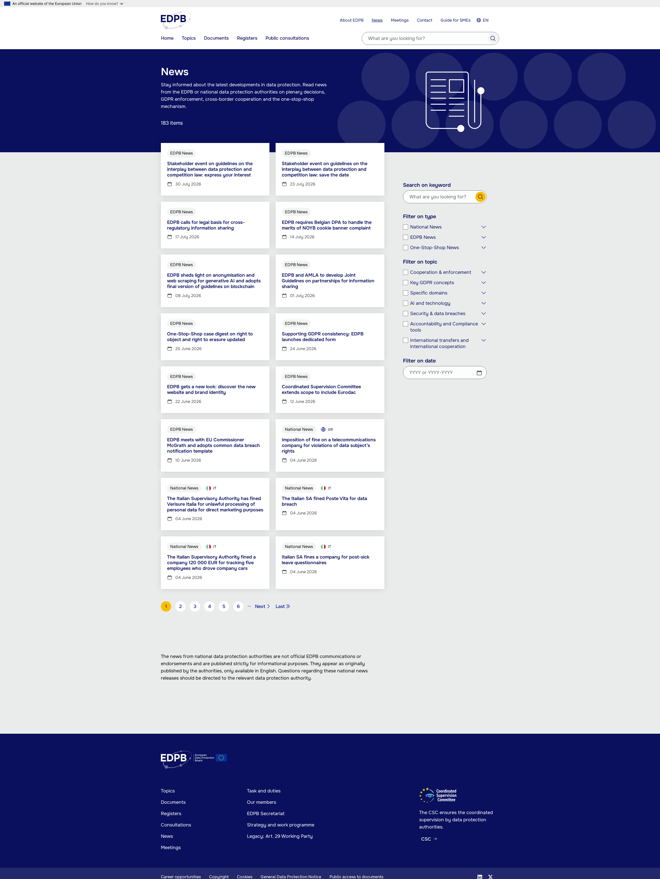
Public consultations (287, 38)
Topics (189, 38)
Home (167, 38)
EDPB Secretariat (266, 813)
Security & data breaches (437, 313)
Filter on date (419, 361)
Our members (261, 802)
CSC (426, 839)
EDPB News (423, 237)
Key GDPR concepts (432, 282)
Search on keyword (427, 185)
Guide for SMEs (456, 20)
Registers (247, 38)
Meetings (400, 20)
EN (486, 20)
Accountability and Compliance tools (444, 327)
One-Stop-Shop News (434, 247)
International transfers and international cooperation (439, 343)
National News (426, 227)
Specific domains (428, 293)
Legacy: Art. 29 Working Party (280, 836)
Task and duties (263, 791)
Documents (216, 38)
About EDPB (352, 20)
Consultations (176, 825)
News (377, 20)
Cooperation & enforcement (440, 272)
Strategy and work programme (280, 825)
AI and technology (430, 303)
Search (493, 38)
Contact (424, 20)
